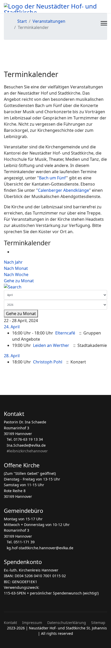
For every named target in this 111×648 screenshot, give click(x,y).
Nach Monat (16, 268)
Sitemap (98, 622)
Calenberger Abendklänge (63, 190)
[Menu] (104, 23)
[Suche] (55, 287)
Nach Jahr (13, 262)
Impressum (32, 622)
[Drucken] (13, 252)
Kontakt (10, 622)
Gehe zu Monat (19, 281)
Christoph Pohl (47, 362)
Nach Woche (16, 274)
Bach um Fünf (52, 178)
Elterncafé (65, 333)
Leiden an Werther (51, 345)
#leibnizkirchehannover (27, 450)
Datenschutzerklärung (66, 622)
